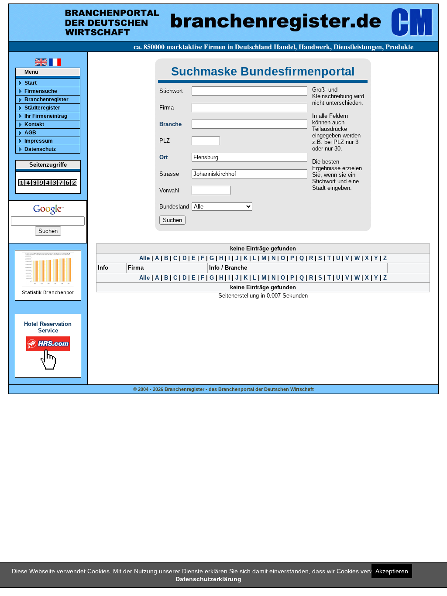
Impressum (38, 141)
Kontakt (34, 124)
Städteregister (42, 108)
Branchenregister (46, 99)
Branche (170, 124)
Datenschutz (40, 149)
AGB (30, 133)
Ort (163, 157)
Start (30, 83)
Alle (144, 258)
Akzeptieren (391, 571)
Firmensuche (40, 91)
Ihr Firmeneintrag (45, 116)
